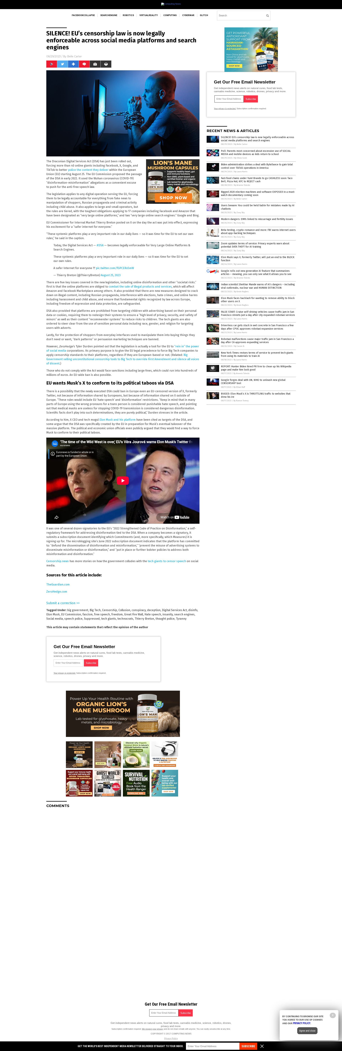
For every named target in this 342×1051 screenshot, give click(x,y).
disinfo (192, 610)
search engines (184, 614)
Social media (54, 618)
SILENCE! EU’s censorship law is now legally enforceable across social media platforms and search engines (257, 139)
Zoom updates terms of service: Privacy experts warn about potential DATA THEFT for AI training (255, 245)
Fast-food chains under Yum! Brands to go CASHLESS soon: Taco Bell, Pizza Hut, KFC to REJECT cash (256, 180)
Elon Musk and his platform (117, 419)
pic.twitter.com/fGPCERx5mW (115, 268)
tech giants (108, 618)
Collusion (124, 610)
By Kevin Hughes (241, 291)
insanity (167, 614)
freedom (117, 614)
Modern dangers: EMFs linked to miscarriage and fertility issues (257, 219)
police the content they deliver (88, 170)
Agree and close (307, 1030)
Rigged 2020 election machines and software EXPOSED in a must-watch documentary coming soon (258, 193)
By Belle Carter (240, 144)
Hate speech (152, 614)
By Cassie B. (239, 346)
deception (153, 610)
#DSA (100, 245)
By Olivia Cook (240, 158)
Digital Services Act (174, 610)
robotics (128, 15)
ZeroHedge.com (56, 591)
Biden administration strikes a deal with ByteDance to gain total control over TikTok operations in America (257, 166)
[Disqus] (123, 855)
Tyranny (181, 618)
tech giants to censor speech (167, 561)
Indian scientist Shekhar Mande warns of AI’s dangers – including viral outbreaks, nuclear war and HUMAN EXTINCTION (258, 286)
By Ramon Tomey (241, 401)
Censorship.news (57, 561)
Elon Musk (53, 614)
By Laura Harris (240, 171)
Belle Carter (74, 56)
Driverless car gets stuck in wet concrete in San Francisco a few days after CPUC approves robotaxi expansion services (257, 327)
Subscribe (248, 1046)
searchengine (108, 15)
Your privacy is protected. (65, 673)
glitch (204, 15)
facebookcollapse (83, 15)
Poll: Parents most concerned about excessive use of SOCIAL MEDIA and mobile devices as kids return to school (256, 152)
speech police (73, 618)
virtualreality (148, 15)
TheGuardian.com (58, 584)
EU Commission (71, 614)
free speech (102, 614)
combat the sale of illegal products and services (140, 286)
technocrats (125, 618)
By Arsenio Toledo (242, 185)
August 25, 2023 (111, 275)
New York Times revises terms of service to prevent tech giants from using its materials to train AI (257, 354)
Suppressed (92, 618)
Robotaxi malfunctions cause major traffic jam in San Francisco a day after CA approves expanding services (257, 341)
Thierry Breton (144, 618)
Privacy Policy (171, 1038)
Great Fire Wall (133, 614)
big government (77, 610)
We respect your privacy (152, 1029)
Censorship (109, 610)
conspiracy (139, 610)
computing (170, 15)
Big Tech (95, 610)
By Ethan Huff (239, 387)
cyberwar (188, 15)
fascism (87, 614)
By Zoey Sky (239, 212)
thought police (165, 618)
